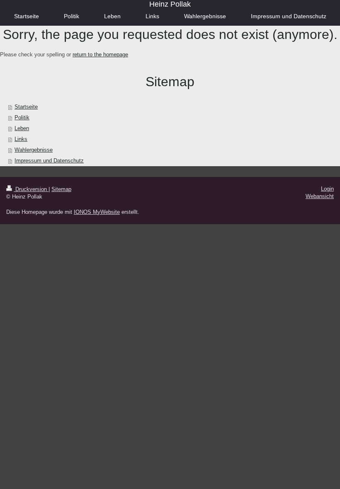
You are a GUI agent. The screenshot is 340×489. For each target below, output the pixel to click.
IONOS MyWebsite (97, 212)
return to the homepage (100, 54)
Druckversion (31, 189)
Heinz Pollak (170, 4)
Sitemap (61, 189)
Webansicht (320, 196)
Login (327, 189)
